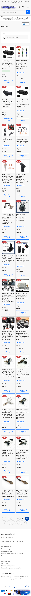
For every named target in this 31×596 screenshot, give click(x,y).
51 (6, 523)
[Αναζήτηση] (28, 12)
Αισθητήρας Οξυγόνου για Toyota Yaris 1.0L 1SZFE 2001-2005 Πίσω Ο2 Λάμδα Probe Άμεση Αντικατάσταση (8, 493)
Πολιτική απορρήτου (7, 546)
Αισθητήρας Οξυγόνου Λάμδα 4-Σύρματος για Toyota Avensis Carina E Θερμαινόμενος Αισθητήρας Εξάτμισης (8, 373)
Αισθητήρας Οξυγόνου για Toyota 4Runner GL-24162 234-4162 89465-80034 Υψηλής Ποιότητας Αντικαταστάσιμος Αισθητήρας (8, 219)
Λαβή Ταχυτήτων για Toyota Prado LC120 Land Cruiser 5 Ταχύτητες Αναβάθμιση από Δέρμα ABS (22, 258)
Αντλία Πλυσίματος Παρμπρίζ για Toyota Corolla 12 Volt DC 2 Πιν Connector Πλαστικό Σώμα (7, 103)
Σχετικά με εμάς (5, 561)
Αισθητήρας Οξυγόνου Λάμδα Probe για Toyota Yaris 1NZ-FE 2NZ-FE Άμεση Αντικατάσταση (8, 454)
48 (18, 518)
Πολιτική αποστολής (7, 551)
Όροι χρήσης (5, 563)
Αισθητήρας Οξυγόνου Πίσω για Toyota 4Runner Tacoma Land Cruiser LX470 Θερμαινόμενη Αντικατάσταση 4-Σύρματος (22, 414)
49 (22, 518)
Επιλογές (22, 82)
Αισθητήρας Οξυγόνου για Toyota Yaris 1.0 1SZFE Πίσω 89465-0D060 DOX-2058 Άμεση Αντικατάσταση (22, 493)
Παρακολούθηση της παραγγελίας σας (12, 553)
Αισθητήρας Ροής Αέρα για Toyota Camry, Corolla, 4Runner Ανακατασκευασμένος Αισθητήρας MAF (8, 258)
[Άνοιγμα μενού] (28, 7)
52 (11, 523)
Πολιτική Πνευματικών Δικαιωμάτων (11, 568)
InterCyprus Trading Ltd (11, 586)
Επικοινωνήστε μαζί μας (8, 566)
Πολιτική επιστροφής (7, 549)
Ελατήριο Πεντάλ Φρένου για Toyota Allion (7, 139)
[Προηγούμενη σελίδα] (4, 519)
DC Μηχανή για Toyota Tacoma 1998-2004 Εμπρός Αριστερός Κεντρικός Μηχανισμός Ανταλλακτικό (22, 297)
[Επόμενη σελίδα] (25, 523)
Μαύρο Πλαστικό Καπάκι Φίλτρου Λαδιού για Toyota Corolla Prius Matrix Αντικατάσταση (21, 217)
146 (20, 523)
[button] (25, 24)
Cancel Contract (6, 556)
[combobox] (15, 12)
